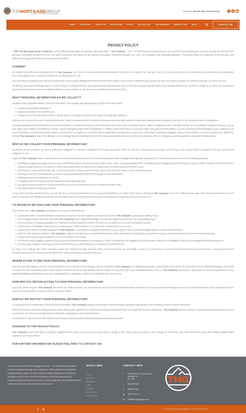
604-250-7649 (199, 11)
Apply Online (91, 392)
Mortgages (116, 24)
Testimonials (162, 24)
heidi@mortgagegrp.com (138, 399)
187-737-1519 (133, 394)
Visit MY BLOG (213, 11)
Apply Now (85, 24)
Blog (194, 24)
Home (72, 24)
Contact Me (225, 24)
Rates (130, 24)
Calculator (144, 24)
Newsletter (180, 24)
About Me (100, 24)
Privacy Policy (92, 395)
